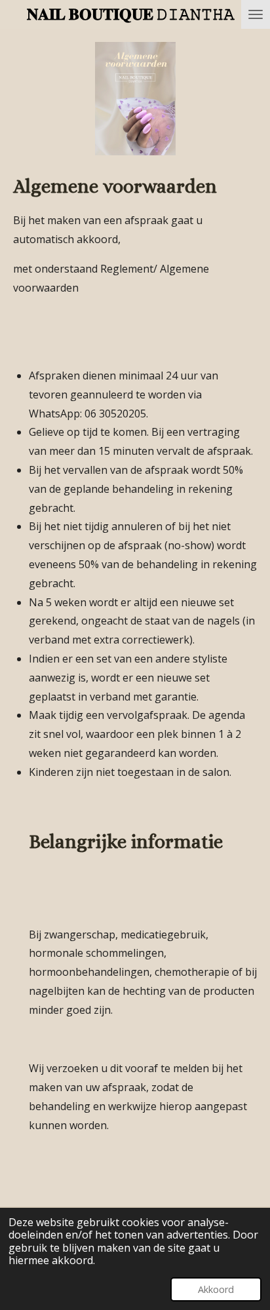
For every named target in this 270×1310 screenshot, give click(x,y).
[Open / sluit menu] (255, 14)
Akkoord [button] (216, 1289)
